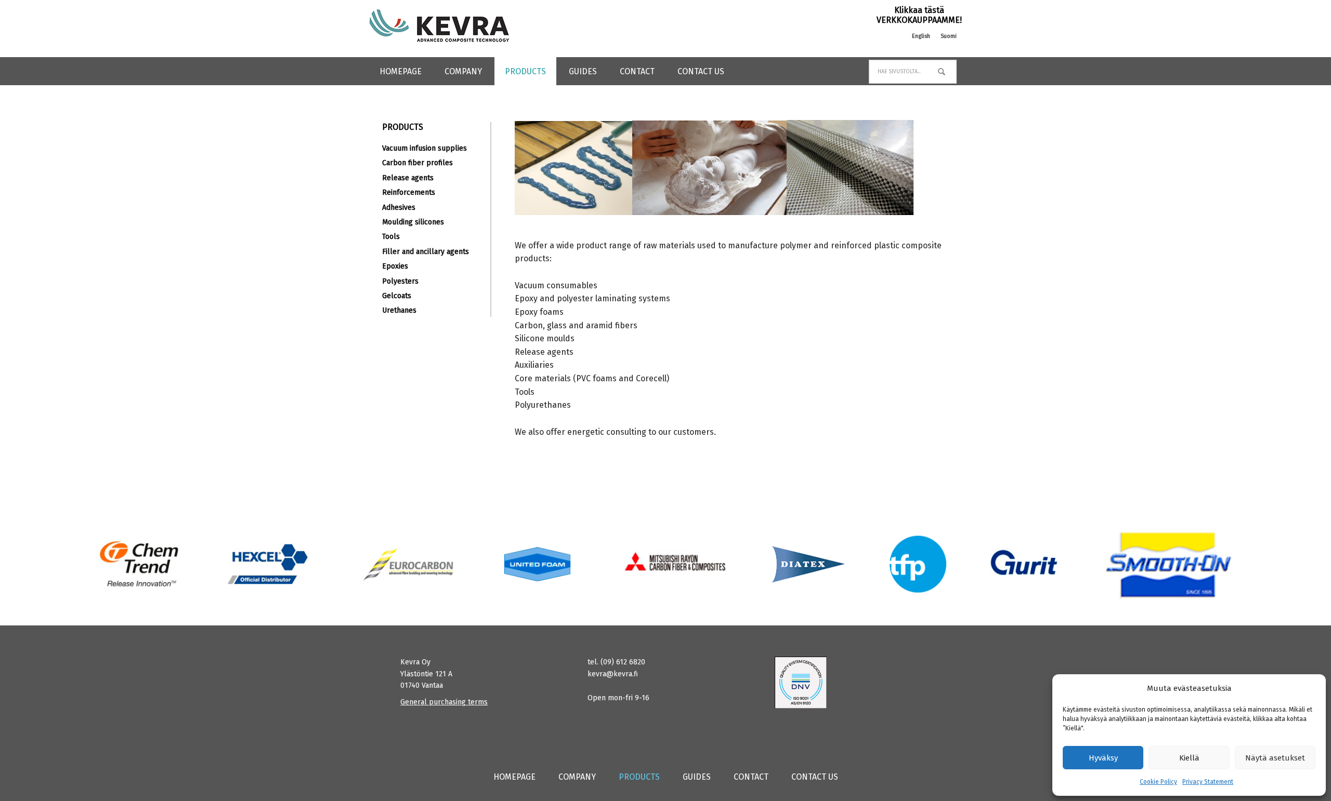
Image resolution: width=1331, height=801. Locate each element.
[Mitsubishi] (673, 564)
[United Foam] (537, 564)
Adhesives (398, 207)
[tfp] (808, 564)
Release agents (408, 177)
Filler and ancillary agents (425, 251)
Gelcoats (396, 295)
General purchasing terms (444, 702)
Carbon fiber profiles (417, 162)
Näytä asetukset (1275, 758)
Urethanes (399, 310)
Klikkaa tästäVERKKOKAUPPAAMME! (919, 15)
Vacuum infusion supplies (424, 148)
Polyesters (400, 281)
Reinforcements (408, 192)
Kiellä (1189, 758)
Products (402, 127)
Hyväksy (1103, 758)
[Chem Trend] (140, 564)
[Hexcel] (270, 564)
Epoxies (395, 266)
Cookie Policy (1158, 781)
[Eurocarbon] (409, 564)
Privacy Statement (1207, 781)
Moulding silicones (413, 222)
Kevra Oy (439, 26)
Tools (391, 236)
